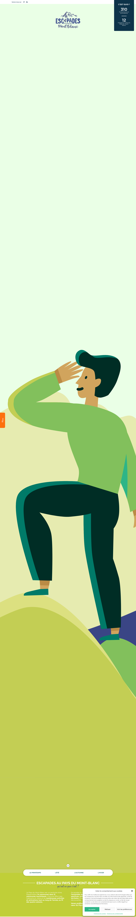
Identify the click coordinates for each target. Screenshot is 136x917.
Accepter (92, 909)
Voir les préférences (124, 909)
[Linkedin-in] (26, 1)
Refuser (108, 909)
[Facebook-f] (23, 1)
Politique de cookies (100, 913)
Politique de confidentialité (115, 913)
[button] (132, 891)
